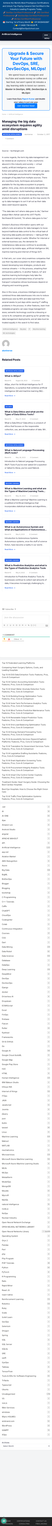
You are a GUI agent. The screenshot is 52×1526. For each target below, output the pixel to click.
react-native (7, 1295)
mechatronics (8, 1150)
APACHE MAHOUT (10, 838)
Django (5, 987)
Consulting (24, 1524)
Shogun (5, 1331)
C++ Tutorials (8, 902)
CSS (4, 938)
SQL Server (7, 1344)
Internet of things (9, 1091)
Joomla (5, 1109)
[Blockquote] (22, 625)
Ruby (4, 1308)
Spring (5, 1335)
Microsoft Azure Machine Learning (17, 1159)
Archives (5, 1442)
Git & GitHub (7, 1041)
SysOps (5, 1362)
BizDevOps (7, 879)
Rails (4, 1281)
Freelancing (41, 1524)
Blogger (5, 883)
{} (32, 625)
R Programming (9, 1276)
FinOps (5, 1014)
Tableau (5, 1367)
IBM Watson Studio (10, 1082)
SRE (4, 1353)
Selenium (6, 1326)
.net (3, 807)
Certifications (23, 1521)
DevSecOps (7, 983)
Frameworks (7, 1037)
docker (5, 992)
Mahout (5, 1141)
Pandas (5, 1245)
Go (3, 1046)
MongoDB (6, 1186)
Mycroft (5, 1195)
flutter (4, 1028)
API (3, 843)
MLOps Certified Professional (27, 19)
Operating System (10, 1236)
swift (4, 1358)
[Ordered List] (16, 625)
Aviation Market (9, 856)
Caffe (4, 906)
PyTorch (5, 1272)
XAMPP (5, 1430)
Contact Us (41, 1521)
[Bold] (4, 625)
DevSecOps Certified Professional (33, 15)
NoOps (5, 1213)
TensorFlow (7, 1371)
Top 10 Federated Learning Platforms (18, 663)
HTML (4, 1073)
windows (6, 1412)
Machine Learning (12, 483)
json (4, 1118)
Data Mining (7, 947)
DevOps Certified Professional (19, 12)
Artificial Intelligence (12, 34)
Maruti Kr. (8, 380)
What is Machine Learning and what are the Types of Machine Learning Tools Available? (25, 491)
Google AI (6, 1051)
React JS (6, 1290)
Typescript (6, 1385)
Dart (4, 942)
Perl (4, 1249)
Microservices (8, 1154)
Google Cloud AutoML (11, 1055)
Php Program (8, 1258)
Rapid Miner (7, 1285)
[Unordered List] (19, 625)
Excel (4, 1010)
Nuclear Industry (9, 1218)
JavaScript (6, 1105)
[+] (34, 625)
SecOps (5, 1322)
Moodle (5, 1191)
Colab (4, 924)
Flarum (5, 1023)
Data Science (8, 956)
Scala (4, 1313)
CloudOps (6, 915)
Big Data (9, 406)
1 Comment (9, 139)
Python (5, 1267)
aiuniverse (29, 134)
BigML (4, 874)
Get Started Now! (26, 106)
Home (4, 114)
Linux (4, 1132)
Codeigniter (7, 920)
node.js (5, 1209)
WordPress (7, 1425)
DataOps (5, 965)
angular (5, 834)
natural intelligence (10, 1204)
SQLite (5, 1349)
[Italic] (7, 625)
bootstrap (6, 893)
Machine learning (39, 329)
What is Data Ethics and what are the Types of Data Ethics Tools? (24, 413)
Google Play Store (10, 1064)
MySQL (5, 1200)
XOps (4, 1434)
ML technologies (9, 333)
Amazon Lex (7, 825)
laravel (5, 1127)
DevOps (5, 978)
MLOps (5, 1172)
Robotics (6, 1304)
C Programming (9, 897)
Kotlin (4, 1123)
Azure (4, 865)
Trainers (9, 1524)
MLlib (4, 1168)
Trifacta (5, 1380)
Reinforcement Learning (12, 1299)
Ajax (4, 820)
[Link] (28, 625)
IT (29, 329)
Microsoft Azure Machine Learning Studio (20, 1163)
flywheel (5, 1032)
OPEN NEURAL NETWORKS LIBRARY (18, 1227)
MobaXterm (7, 1177)
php (3, 1254)
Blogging (6, 888)
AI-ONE (5, 816)
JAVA (4, 1100)
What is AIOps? (13, 376)
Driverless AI (7, 996)
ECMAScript (7, 1005)
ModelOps (6, 1182)
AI (3, 811)
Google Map (7, 1060)
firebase (5, 1019)
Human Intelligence (10, 1078)
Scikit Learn (7, 1317)
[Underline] (10, 625)
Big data (23, 329)
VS (3, 1398)
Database (6, 960)
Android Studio (8, 829)
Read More (10, 396)
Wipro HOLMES (9, 1416)
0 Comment (36, 380)
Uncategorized (8, 1394)
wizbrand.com (8, 1421)
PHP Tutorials (8, 1263)
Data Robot (7, 951)
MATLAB (6, 1145)
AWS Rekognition (9, 861)
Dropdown (6, 1001)
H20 (4, 1069)
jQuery (5, 1114)
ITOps (4, 1096)
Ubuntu (5, 1389)
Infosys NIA (7, 1087)
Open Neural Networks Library (15, 1231)
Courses (5, 933)
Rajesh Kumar (28, 99)
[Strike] (13, 625)
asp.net (5, 852)
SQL (4, 1340)
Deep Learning (8, 969)
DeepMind (6, 974)
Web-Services (8, 1407)
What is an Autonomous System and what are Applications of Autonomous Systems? (25, 530)
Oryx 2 (5, 1240)
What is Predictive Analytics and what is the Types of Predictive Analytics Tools (26, 566)
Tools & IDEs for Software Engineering (19, 1376)
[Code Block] (25, 625)
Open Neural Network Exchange (16, 1222)
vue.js (4, 1403)
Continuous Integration (12, 929)
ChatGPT (6, 911)
